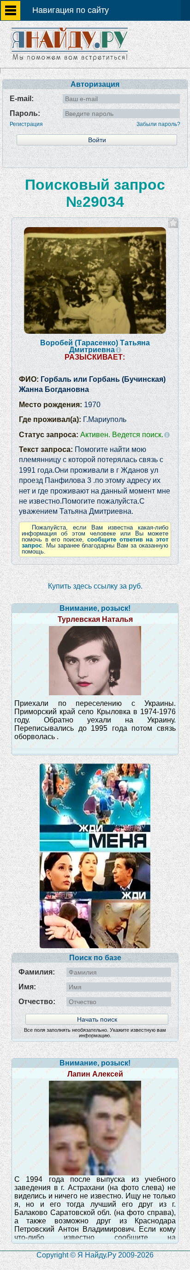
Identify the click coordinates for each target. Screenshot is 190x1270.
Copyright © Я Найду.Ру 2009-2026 (95, 1255)
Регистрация (26, 124)
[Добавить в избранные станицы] (173, 223)
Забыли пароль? (158, 124)
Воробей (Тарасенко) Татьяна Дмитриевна (95, 346)
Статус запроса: (91, 435)
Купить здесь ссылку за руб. (95, 586)
